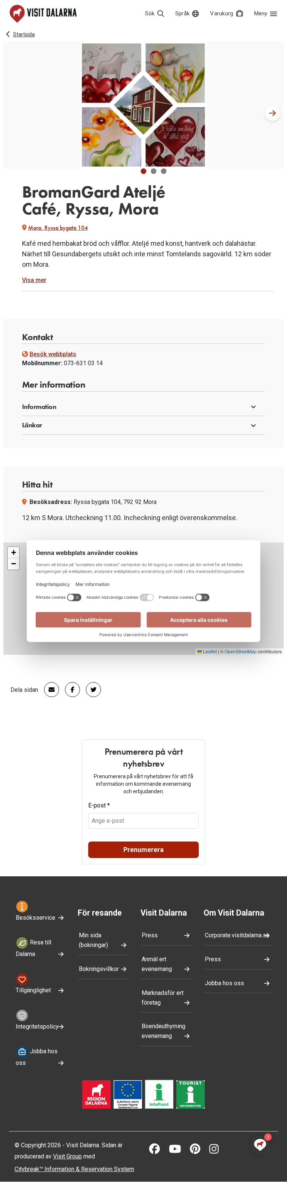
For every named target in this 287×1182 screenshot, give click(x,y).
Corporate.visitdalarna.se (237, 935)
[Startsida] (43, 14)
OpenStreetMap (241, 651)
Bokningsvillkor (99, 968)
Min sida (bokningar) (93, 940)
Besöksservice (35, 917)
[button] (143, 171)
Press (150, 935)
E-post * (99, 805)
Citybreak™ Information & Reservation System (74, 1169)
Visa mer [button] (34, 280)
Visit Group (67, 1156)
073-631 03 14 (83, 363)
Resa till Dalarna (33, 948)
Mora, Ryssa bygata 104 (58, 228)
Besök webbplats (53, 354)
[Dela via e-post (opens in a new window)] (48, 689)
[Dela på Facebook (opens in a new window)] (69, 689)
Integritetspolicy (37, 1026)
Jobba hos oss (37, 1057)
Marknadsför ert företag (162, 997)
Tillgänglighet (33, 990)
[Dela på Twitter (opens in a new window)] (90, 689)
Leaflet (209, 651)
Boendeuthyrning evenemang (163, 1031)
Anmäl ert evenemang (157, 964)
